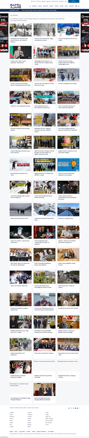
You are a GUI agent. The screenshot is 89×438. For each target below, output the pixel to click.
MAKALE (29, 422)
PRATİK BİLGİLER (49, 420)
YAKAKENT (30, 414)
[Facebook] (71, 408)
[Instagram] (73, 408)
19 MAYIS (30, 412)
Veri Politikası (51, 431)
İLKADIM (29, 418)
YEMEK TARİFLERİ (49, 418)
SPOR (66, 6)
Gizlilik (33, 431)
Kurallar (28, 431)
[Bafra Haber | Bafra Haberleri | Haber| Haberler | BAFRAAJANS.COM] (16, 6)
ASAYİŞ (40, 6)
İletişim (11, 431)
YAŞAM (47, 414)
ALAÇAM (71, 6)
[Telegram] (77, 408)
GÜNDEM (34, 6)
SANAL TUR (47, 416)
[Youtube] (75, 408)
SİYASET (51, 6)
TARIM (46, 412)
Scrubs (47, 424)
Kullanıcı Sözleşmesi (41, 431)
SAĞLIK (61, 6)
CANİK (29, 420)
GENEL (29, 426)
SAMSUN (29, 424)
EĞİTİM (56, 6)
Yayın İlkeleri (22, 431)
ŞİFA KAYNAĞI (48, 422)
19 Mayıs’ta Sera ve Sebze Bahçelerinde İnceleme (36, 10)
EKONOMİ (45, 6)
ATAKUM (29, 416)
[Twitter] (69, 408)
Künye (16, 431)
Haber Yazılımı (35, 407)
